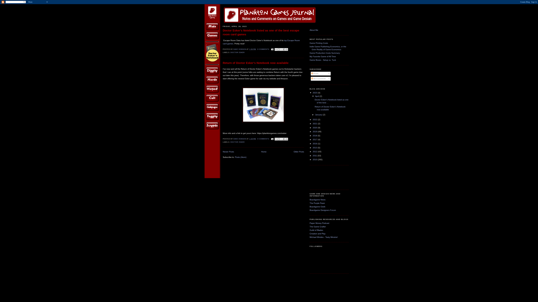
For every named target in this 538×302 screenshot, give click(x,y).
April (317, 96)
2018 (315, 136)
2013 (315, 148)
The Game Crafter (318, 227)
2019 (315, 131)
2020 (315, 128)
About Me (314, 30)
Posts (315, 73)
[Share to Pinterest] (286, 49)
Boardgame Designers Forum (323, 210)
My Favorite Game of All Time (323, 56)
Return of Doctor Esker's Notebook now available (255, 62)
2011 (315, 155)
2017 (315, 139)
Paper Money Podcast (319, 223)
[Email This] (276, 49)
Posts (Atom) (240, 157)
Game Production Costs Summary (325, 53)
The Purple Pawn (317, 203)
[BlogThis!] (278, 49)
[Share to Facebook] (284, 49)
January (319, 115)
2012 (315, 151)
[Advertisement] (318, 177)
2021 (315, 123)
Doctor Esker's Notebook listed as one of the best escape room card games (261, 32)
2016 (315, 143)
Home (263, 152)
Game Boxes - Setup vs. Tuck (323, 60)
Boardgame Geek (317, 207)
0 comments (263, 49)
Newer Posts (228, 152)
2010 (315, 159)
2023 (315, 93)
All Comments (319, 78)
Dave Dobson (240, 49)
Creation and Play (317, 234)
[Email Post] (272, 49)
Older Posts (299, 152)
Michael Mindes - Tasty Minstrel (324, 237)
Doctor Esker (237, 52)
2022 (315, 119)
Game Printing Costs (319, 43)
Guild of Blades (316, 230)
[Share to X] (281, 49)
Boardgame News (317, 200)
